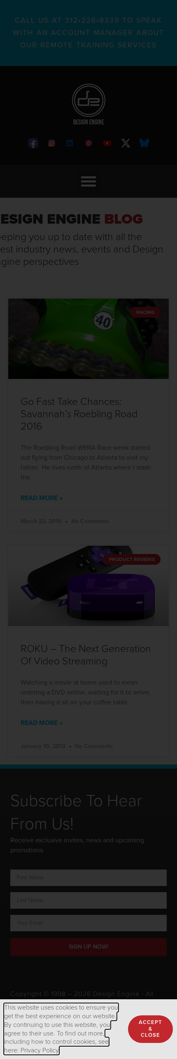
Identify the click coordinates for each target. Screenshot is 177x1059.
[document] (88, 529)
